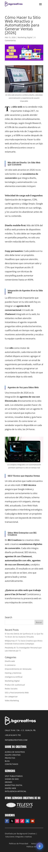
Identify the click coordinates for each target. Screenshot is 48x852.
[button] (39, 846)
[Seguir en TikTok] (22, 821)
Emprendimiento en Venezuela (18, 669)
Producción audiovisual (15, 685)
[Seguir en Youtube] (32, 821)
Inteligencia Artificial (13, 677)
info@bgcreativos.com (16, 740)
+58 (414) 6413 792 (13, 735)
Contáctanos (11, 764)
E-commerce (10, 665)
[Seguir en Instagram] (17, 821)
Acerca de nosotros (15, 752)
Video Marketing (12, 700)
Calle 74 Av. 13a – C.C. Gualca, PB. (20, 730)
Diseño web (10, 661)
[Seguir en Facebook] (7, 821)
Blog (7, 761)
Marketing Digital (25, 37)
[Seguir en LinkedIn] (27, 821)
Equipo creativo (12, 755)
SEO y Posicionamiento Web (17, 692)
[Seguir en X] (12, 821)
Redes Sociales (11, 688)
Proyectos (10, 758)
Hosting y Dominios (13, 673)
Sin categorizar (11, 696)
